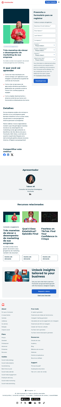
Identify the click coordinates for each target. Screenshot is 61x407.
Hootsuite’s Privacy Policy (43, 75)
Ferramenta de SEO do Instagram (40, 324)
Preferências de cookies (41, 395)
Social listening (6, 366)
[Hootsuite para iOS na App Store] (25, 399)
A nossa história (6, 315)
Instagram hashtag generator (39, 318)
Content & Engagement (11, 46)
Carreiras (4, 318)
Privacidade (29, 395)
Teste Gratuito (51, 2)
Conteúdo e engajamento (11, 227)
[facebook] (4, 155)
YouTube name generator (38, 330)
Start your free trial (44, 295)
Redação (4, 327)
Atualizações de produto (38, 369)
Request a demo (44, 291)
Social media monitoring (8, 380)
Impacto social (6, 330)
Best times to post (7, 369)
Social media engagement (9, 374)
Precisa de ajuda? (36, 366)
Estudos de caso (35, 340)
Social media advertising (8, 383)
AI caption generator (37, 312)
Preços (3, 337)
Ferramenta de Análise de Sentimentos (42, 315)
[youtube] (30, 403)
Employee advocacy (7, 377)
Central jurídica (6, 395)
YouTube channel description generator (42, 332)
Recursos (4, 352)
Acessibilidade (53, 395)
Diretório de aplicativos (37, 355)
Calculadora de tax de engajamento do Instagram (45, 321)
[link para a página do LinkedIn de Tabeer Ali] (30, 194)
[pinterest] (39, 403)
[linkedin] (8, 155)
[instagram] (17, 403)
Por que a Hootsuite (7, 312)
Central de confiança (18, 395)
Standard (4, 340)
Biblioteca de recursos (37, 349)
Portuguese (30, 390)
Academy (33, 343)
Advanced (4, 346)
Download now (41, 81)
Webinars (33, 352)
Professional (5, 343)
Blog (32, 346)
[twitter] (12, 155)
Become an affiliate (36, 358)
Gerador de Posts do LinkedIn (39, 327)
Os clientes (5, 324)
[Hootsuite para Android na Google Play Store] (35, 399)
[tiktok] (44, 403)
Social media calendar (8, 372)
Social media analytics (8, 363)
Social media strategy (8, 360)
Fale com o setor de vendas (39, 372)
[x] (25, 403)
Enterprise (4, 349)
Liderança (4, 321)
